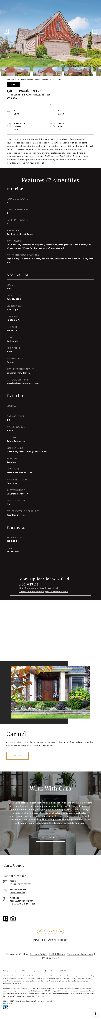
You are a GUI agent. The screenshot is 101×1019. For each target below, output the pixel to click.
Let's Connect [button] (50, 838)
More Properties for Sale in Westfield (38, 588)
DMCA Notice (57, 954)
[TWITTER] (54, 931)
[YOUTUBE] (61, 931)
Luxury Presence (58, 939)
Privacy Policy (38, 954)
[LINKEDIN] (47, 931)
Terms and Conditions (80, 954)
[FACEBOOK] (39, 931)
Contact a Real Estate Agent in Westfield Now (43, 591)
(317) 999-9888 (17, 892)
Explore (17, 756)
